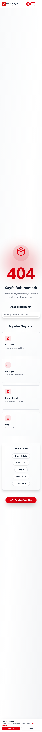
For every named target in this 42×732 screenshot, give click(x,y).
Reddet (30, 729)
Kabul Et (11, 729)
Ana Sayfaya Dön (23, 500)
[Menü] (38, 4)
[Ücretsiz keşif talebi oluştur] (32, 4)
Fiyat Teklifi (21, 476)
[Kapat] (39, 721)
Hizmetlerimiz (21, 456)
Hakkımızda (21, 463)
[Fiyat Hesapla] (28, 4)
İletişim (21, 470)
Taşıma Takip (21, 483)
